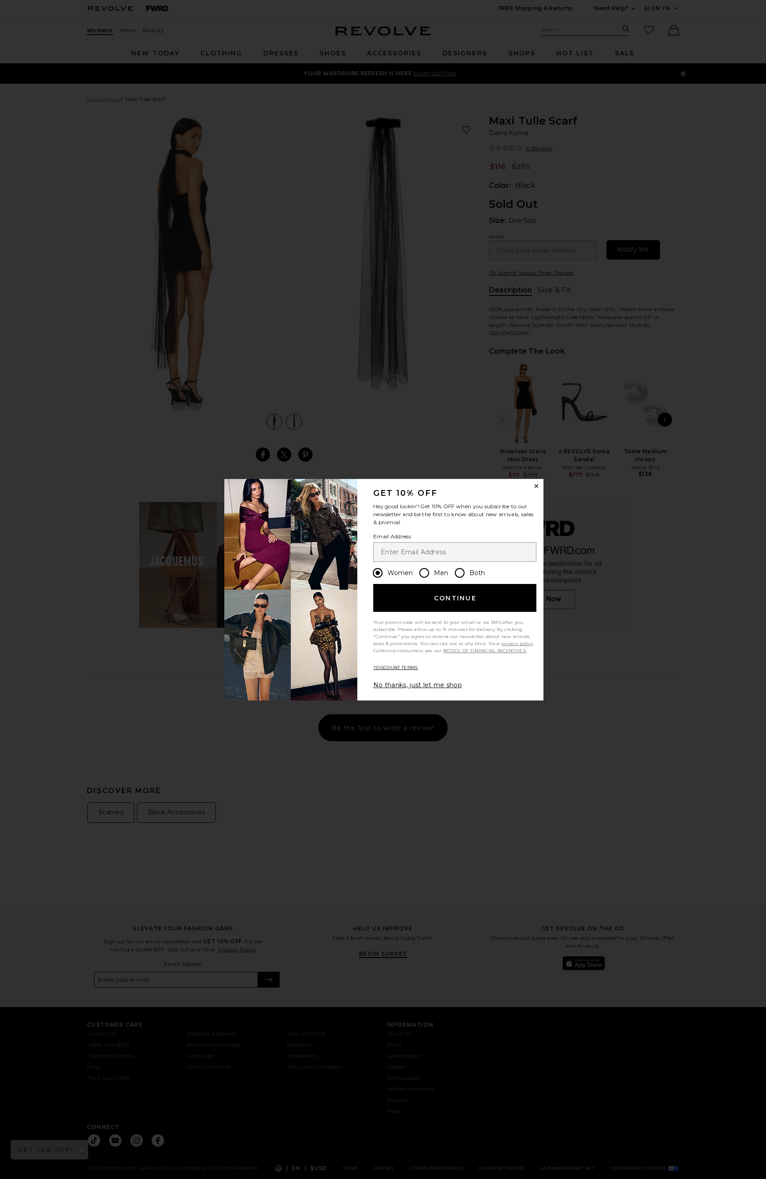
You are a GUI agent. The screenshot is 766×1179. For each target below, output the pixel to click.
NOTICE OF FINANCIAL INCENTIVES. (485, 651)
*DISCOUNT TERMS (395, 667)
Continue (455, 598)
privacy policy (517, 643)
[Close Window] (536, 486)
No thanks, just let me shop (417, 685)
